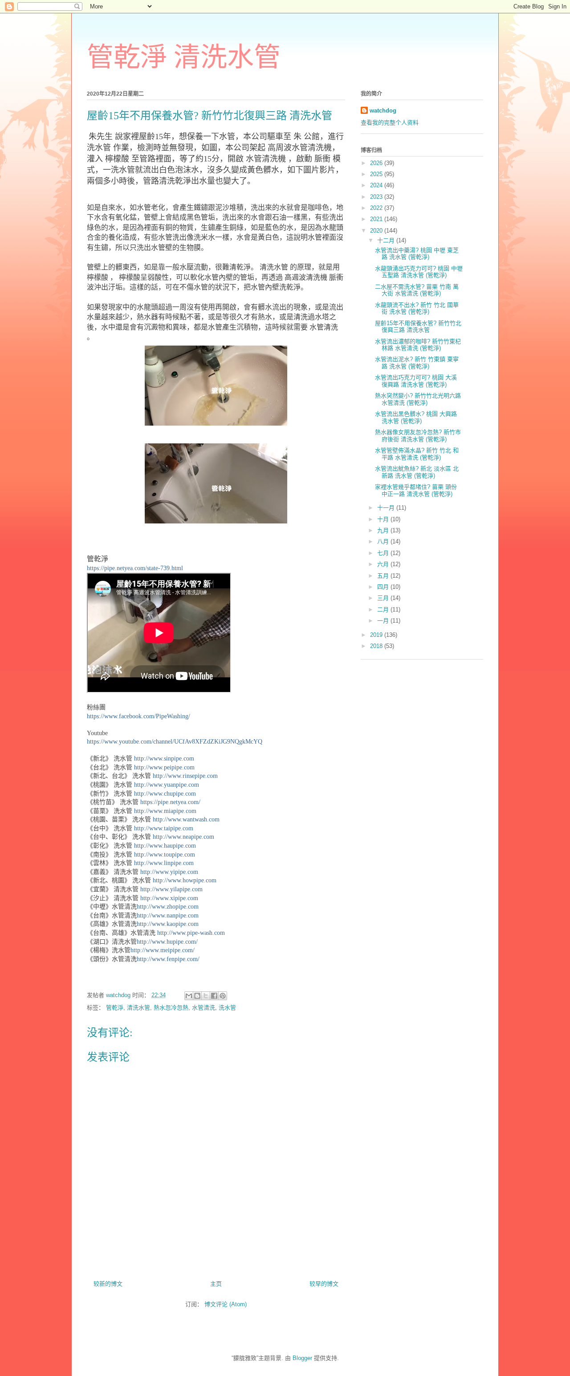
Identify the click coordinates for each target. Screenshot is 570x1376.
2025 (377, 174)
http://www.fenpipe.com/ (168, 959)
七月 (384, 553)
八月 (384, 541)
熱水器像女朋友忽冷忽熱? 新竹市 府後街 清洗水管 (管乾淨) (418, 436)
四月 (384, 586)
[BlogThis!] (197, 995)
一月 (384, 620)
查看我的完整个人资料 (390, 122)
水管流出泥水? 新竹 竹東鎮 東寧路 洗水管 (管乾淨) (417, 363)
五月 (384, 575)
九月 (384, 530)
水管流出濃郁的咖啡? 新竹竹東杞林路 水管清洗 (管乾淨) (418, 345)
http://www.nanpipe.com (168, 915)
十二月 (386, 240)
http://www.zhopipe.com (168, 906)
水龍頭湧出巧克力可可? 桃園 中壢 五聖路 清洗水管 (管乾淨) (419, 272)
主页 (216, 1283)
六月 (384, 564)
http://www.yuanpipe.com (166, 784)
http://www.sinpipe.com (164, 758)
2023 (377, 196)
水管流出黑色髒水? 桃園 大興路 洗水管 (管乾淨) (416, 417)
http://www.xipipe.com (169, 898)
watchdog (383, 110)
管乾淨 (114, 1007)
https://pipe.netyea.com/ (170, 802)
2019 (377, 635)
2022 (377, 208)
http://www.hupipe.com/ (167, 941)
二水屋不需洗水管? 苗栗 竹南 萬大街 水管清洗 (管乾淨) (417, 290)
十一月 (386, 507)
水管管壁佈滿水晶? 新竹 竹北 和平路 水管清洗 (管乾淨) (417, 454)
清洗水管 (138, 1007)
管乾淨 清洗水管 (184, 57)
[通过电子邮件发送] (188, 995)
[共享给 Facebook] (214, 995)
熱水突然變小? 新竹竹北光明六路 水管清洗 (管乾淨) (418, 399)
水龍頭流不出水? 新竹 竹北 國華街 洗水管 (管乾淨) (417, 308)
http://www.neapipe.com (183, 836)
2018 (377, 646)
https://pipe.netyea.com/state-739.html (135, 568)
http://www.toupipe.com (164, 854)
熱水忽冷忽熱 (171, 1007)
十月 (384, 519)
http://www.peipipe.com (164, 767)
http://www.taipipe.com (163, 828)
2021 (377, 219)
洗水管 (227, 1007)
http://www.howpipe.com (184, 880)
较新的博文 (108, 1283)
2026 (377, 163)
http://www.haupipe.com (165, 845)
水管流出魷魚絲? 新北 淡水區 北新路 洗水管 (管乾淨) (417, 472)
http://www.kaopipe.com (168, 924)
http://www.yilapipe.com (171, 889)
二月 (384, 609)
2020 (377, 230)
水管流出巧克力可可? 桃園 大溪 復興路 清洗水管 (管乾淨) (416, 381)
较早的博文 (323, 1283)
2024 (377, 185)
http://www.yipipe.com (169, 872)
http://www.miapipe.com (165, 811)
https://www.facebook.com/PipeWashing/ (138, 716)
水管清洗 (203, 1007)
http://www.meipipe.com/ (162, 950)
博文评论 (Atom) (225, 1304)
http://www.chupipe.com (165, 793)
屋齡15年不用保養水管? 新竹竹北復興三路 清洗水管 (418, 327)
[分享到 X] (205, 995)
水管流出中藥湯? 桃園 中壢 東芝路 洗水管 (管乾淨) (417, 254)
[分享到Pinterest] (222, 995)
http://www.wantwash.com (186, 819)
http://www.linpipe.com (164, 863)
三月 (384, 598)
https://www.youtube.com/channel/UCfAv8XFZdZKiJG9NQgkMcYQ (174, 741)
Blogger (302, 1358)
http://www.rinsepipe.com (185, 775)
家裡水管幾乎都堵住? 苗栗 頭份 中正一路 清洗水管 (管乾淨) (416, 490)
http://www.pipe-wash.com (191, 932)
